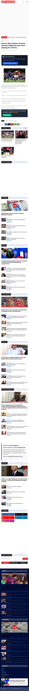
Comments (23, 562)
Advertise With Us (5, 675)
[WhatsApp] (15, 124)
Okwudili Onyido (21, 447)
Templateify (9, 688)
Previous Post (5, 194)
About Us (3, 671)
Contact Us (3, 673)
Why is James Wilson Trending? (6, 156)
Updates (6, 562)
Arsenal (7, 41)
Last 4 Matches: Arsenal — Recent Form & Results (7, 140)
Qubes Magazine (14, 445)
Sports (15, 120)
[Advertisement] (14, 19)
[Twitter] (9, 124)
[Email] (18, 124)
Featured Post (14, 562)
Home (2, 41)
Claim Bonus (7, 115)
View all (25, 128)
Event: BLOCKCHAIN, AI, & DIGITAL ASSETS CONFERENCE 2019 (17, 37)
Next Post (25, 194)
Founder (3, 676)
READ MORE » (9, 222)
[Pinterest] (12, 124)
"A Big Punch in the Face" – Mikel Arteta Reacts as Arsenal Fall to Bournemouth (21, 141)
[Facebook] (6, 124)
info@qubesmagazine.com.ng (15, 456)
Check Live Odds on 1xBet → (10, 63)
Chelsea (11, 120)
